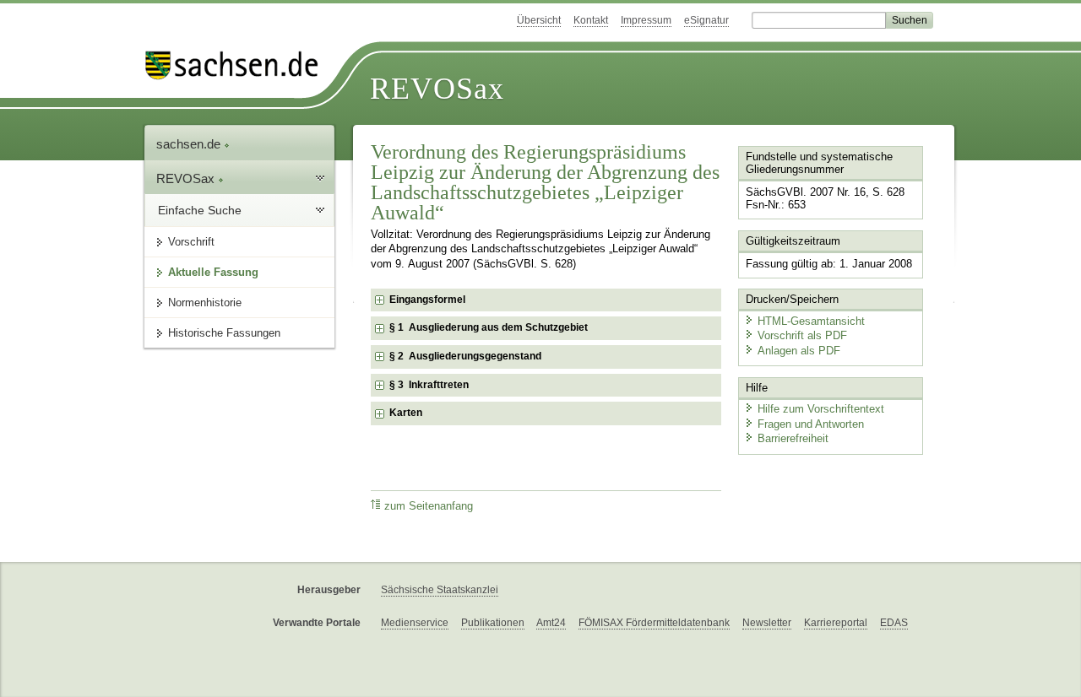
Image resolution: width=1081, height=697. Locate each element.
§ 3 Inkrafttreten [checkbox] (429, 385)
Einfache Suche (200, 210)
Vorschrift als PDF (802, 335)
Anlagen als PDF (799, 350)
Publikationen (492, 623)
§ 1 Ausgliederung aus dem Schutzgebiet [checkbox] (488, 327)
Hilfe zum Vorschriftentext (821, 409)
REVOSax (437, 88)
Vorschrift (191, 241)
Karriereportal (835, 623)
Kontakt (590, 20)
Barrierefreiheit (793, 438)
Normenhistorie (205, 302)
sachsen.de (190, 144)
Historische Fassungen (224, 333)
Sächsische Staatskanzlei (439, 590)
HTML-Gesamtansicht (811, 321)
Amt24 (551, 623)
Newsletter (766, 623)
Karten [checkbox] (405, 413)
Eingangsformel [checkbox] (427, 299)
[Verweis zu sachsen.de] (238, 65)
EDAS (894, 623)
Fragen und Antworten (811, 424)
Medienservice (414, 623)
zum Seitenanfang (428, 506)
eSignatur (706, 20)
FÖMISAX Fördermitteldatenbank (654, 623)
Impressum (646, 20)
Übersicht (539, 20)
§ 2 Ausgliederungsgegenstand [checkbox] (465, 356)
